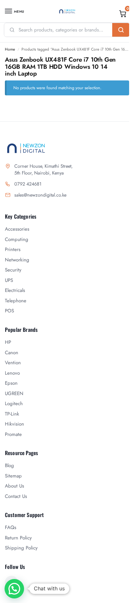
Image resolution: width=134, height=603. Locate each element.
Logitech (14, 403)
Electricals (15, 290)
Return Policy (18, 537)
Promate (13, 434)
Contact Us (16, 496)
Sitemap (13, 475)
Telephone (15, 300)
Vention (13, 362)
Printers (12, 249)
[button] (123, 13)
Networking (17, 259)
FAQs (10, 527)
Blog (9, 465)
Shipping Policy (21, 547)
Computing (16, 239)
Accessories (17, 229)
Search (121, 30)
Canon (11, 352)
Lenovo (12, 373)
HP (8, 342)
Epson (11, 383)
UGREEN (14, 393)
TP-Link (12, 413)
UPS (9, 280)
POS (9, 310)
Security (13, 269)
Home (10, 49)
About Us (14, 485)
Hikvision (14, 424)
